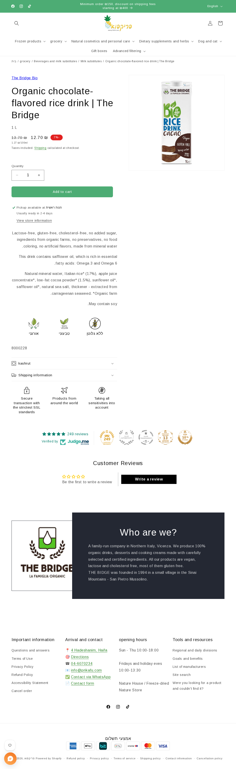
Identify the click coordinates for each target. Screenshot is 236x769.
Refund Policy (22, 675)
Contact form (82, 683)
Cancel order (22, 691)
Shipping (40, 148)
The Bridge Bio (25, 78)
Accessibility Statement (30, 683)
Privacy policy (99, 758)
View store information (34, 220)
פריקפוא (29, 758)
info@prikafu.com (86, 670)
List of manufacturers (189, 667)
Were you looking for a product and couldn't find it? (197, 685)
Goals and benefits (188, 658)
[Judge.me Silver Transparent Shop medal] (146, 437)
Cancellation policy (209, 758)
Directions (80, 657)
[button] (17, 23)
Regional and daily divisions (195, 650)
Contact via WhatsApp (91, 677)
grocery (25, 61)
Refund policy (76, 758)
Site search (182, 675)
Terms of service (124, 758)
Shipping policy (150, 758)
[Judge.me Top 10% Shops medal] (185, 437)
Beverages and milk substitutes (55, 61)
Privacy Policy (22, 667)
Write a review (149, 479)
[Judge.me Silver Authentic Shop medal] (126, 437)
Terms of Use (22, 658)
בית (14, 61)
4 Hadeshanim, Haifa (89, 650)
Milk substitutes (91, 61)
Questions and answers (31, 650)
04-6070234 (81, 664)
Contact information (178, 758)
